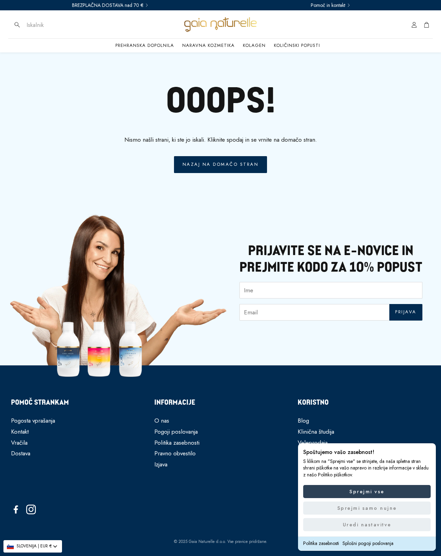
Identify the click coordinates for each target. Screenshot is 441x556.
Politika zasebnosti (321, 543)
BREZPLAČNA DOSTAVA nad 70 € (107, 5)
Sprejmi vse (366, 491)
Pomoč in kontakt (328, 5)
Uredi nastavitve (367, 524)
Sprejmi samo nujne (367, 508)
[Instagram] (31, 509)
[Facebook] (16, 509)
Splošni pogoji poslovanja (367, 543)
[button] (57, 25)
